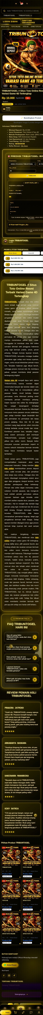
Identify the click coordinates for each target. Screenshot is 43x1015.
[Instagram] (9, 976)
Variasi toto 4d (10, 381)
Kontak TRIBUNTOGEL (10, 989)
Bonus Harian (13, 253)
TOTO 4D (26, 26)
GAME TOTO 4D (36, 26)
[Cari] (4, 10)
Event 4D (31, 253)
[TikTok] (14, 976)
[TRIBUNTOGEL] (21, 4)
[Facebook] (4, 976)
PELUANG (12, 168)
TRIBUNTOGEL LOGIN (27, 15)
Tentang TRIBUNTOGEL (11, 985)
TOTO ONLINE (15, 26)
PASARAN (12, 161)
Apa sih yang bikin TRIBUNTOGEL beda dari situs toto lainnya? (19, 637)
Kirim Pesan (11, 965)
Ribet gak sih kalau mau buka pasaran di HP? (18, 680)
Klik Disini (24, 146)
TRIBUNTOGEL (9, 15)
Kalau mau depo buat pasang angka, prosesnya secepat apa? (19, 648)
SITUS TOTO (5, 26)
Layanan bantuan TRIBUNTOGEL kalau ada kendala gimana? (17, 669)
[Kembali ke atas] (38, 999)
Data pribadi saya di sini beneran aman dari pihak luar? (19, 658)
